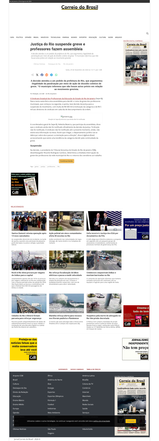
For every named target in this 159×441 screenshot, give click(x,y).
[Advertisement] (79, 22)
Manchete (86, 396)
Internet (85, 392)
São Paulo (52, 429)
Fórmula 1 (52, 400)
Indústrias (52, 408)
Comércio (86, 388)
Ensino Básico (18, 400)
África (50, 375)
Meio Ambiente (54, 412)
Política (19, 37)
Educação (93, 37)
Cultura (102, 37)
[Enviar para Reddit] (46, 75)
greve (36, 166)
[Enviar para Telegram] (51, 75)
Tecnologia (55, 37)
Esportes (83, 37)
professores (51, 166)
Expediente (63, 369)
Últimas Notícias (39, 64)
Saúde (110, 37)
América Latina (88, 375)
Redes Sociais (87, 404)
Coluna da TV (87, 384)
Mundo (74, 37)
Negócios (45, 37)
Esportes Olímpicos (55, 396)
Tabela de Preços (94, 369)
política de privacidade (101, 421)
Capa (12, 37)
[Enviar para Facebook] (42, 75)
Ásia (49, 384)
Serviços (85, 412)
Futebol (51, 404)
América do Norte (55, 380)
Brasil (36, 37)
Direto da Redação (20, 392)
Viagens (51, 433)
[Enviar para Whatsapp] (56, 75)
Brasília (85, 380)
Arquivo (118, 37)
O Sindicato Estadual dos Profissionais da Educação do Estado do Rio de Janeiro (62, 98)
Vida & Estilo (87, 429)
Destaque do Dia (54, 64)
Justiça (43, 166)
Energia (66, 37)
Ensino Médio (18, 404)
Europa (16, 408)
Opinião (28, 37)
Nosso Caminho (77, 369)
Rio (59, 166)
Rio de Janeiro (68, 64)
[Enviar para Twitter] (37, 75)
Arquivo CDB (18, 375)
